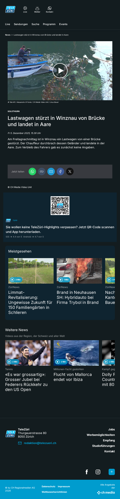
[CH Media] (106, 492)
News (7, 35)
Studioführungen (103, 445)
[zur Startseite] (10, 9)
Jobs (111, 429)
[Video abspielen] (60, 70)
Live (7, 24)
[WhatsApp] (32, 171)
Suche (35, 24)
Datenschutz (48, 486)
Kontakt (109, 451)
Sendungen (21, 24)
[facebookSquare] (87, 472)
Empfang (109, 440)
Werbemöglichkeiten (101, 435)
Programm (49, 24)
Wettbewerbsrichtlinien (54, 492)
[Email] (51, 171)
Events (63, 24)
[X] (70, 171)
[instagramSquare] (98, 472)
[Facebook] (60, 171)
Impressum (64, 486)
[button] (41, 171)
